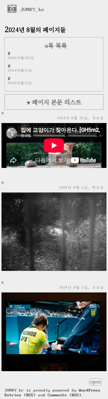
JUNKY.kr (30, 9)
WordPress (89, 390)
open (95, 382)
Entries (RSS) (20, 395)
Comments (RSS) (64, 395)
